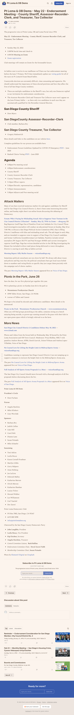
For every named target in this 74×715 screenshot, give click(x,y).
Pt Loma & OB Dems (13, 21)
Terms (44, 702)
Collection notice (52, 702)
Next (64, 593)
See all (8, 675)
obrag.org (62, 221)
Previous (11, 593)
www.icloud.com (10, 330)
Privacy (39, 702)
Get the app (46, 707)
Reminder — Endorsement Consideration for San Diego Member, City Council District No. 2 (27, 635)
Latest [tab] (11, 628)
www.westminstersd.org (58, 309)
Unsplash (30, 555)
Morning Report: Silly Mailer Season (18, 253)
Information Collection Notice (36, 579)
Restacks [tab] (16, 606)
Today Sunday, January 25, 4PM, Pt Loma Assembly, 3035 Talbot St (25, 638)
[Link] (1, 108)
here (48, 139)
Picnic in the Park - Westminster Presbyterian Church (25, 309)
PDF (61, 148)
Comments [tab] (8, 606)
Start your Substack (32, 707)
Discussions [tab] (18, 628)
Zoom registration (14, 58)
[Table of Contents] (2, 357)
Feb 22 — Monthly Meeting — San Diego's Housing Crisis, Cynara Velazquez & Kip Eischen (27, 649)
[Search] (48, 3)
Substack (28, 711)
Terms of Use (45, 577)
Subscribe (59, 3)
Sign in (68, 3)
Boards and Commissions (15, 663)
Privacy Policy (50, 579)
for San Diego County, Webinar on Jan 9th (17, 665)
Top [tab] (6, 628)
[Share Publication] (52, 3)
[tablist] (12, 606)
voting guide (56, 74)
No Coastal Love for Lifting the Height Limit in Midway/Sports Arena (31, 347)
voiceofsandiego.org (42, 253)
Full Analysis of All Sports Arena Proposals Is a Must (25, 369)
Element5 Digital (17, 555)
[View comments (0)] (10, 27)
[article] (37, 638)
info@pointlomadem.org (16, 520)
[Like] (6, 27)
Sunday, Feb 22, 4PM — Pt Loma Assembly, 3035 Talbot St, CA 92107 (25, 653)
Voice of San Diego (60, 270)
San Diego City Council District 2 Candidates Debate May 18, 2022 (30, 327)
